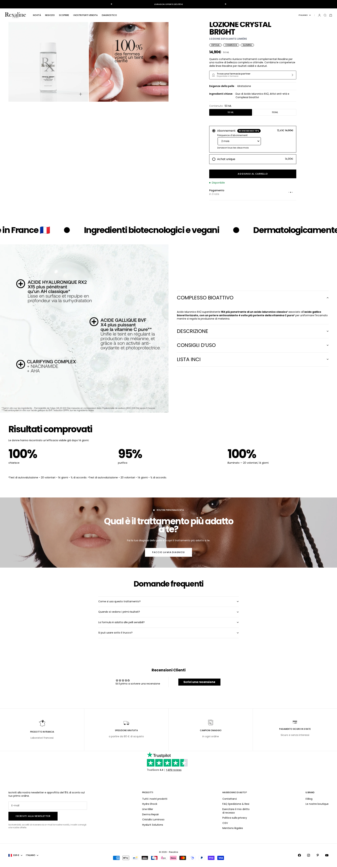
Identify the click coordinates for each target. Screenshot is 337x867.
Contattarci (229, 799)
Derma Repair (150, 814)
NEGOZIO (50, 15)
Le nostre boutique (317, 804)
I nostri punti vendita (85, 15)
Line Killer (147, 809)
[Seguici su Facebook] (299, 855)
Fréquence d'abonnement (232, 135)
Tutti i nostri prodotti (154, 799)
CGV (225, 823)
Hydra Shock (149, 804)
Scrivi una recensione (199, 682)
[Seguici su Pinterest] (317, 855)
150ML (275, 112)
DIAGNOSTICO (109, 15)
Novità (37, 15)
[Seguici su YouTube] (327, 855)
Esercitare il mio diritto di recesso (236, 810)
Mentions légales (232, 828)
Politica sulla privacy (234, 817)
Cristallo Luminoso (153, 819)
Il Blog (309, 799)
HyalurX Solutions (152, 825)
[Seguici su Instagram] (308, 855)
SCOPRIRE (64, 15)
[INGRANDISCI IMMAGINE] (80, 94)
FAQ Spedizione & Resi (235, 804)
